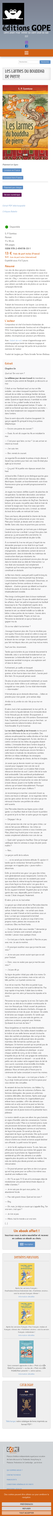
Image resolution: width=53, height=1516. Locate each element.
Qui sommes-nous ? (15, 1470)
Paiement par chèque (13, 187)
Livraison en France (12, 170)
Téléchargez (11, 1421)
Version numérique (12, 194)
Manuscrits (12, 1479)
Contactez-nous (14, 1475)
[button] (26, 1244)
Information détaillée (26, 1296)
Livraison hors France (13, 177)
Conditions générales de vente (20, 1484)
